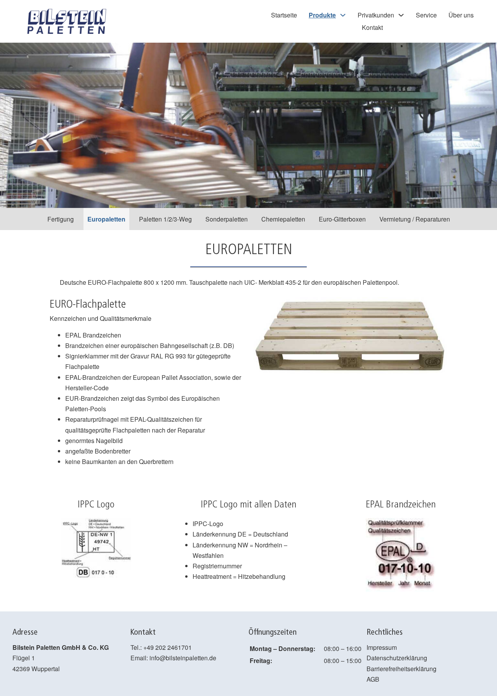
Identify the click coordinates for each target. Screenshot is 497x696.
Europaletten (106, 219)
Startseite (284, 14)
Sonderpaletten (226, 219)
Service (426, 14)
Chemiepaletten (283, 219)
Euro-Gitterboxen (342, 219)
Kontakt (372, 27)
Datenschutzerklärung (397, 657)
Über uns (461, 14)
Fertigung (60, 219)
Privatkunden (376, 14)
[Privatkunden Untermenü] (401, 15)
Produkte (322, 14)
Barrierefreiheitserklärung (401, 668)
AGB (373, 679)
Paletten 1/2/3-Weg (165, 219)
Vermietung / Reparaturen (414, 219)
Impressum (382, 647)
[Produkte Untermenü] (343, 15)
